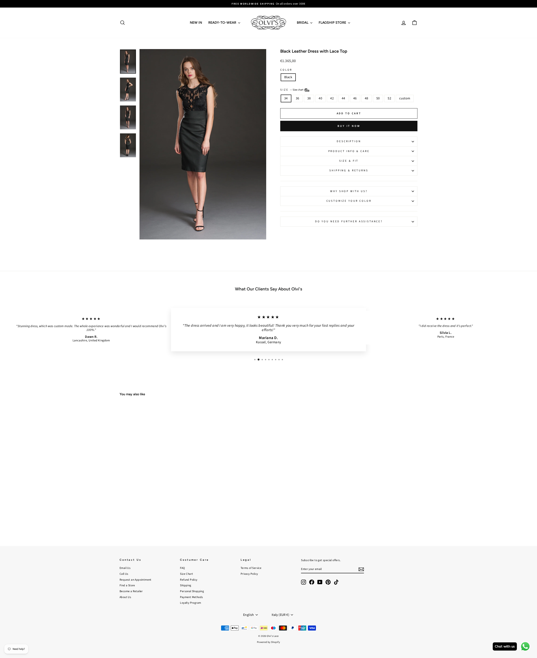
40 (320, 98)
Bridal (303, 23)
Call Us (124, 574)
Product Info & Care (349, 151)
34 (286, 98)
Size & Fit (348, 161)
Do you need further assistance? (349, 221)
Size (292, 90)
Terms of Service (251, 568)
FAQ (182, 568)
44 (343, 98)
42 (332, 98)
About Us (125, 597)
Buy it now (349, 126)
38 (309, 98)
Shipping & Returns (348, 170)
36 (297, 98)
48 (366, 98)
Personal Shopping (192, 591)
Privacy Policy (249, 574)
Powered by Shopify (268, 642)
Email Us (125, 568)
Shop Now (155, 508)
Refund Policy (188, 580)
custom (404, 98)
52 (389, 98)
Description (349, 141)
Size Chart (186, 574)
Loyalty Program (190, 603)
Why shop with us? (348, 191)
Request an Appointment (135, 580)
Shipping (185, 585)
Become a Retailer (131, 591)
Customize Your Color (348, 201)
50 (378, 98)
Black (288, 77)
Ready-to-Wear (222, 23)
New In (196, 23)
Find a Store (127, 585)
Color (286, 70)
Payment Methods (191, 597)
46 (355, 98)
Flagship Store (333, 23)
